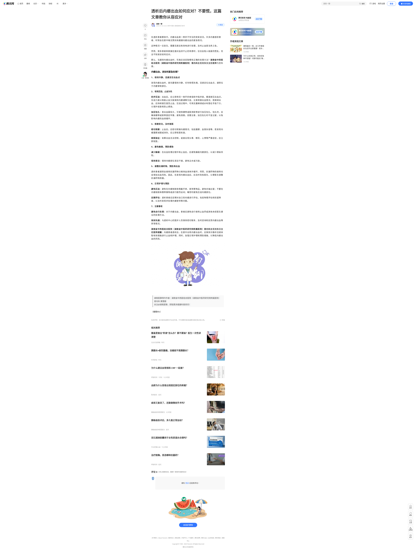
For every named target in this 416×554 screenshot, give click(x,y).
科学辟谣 (154, 360)
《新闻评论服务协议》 (180, 472)
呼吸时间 (154, 377)
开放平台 (184, 538)
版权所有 (190, 547)
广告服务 (190, 538)
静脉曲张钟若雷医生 (158, 412)
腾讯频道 (217, 538)
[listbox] (188, 396)
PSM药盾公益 (155, 447)
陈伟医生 (154, 395)
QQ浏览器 (211, 538)
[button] (259, 19)
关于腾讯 (154, 538)
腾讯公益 (204, 538)
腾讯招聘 (197, 538)
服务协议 (171, 538)
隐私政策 (177, 538)
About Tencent (162, 538)
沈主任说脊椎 (155, 342)
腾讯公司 (185, 547)
